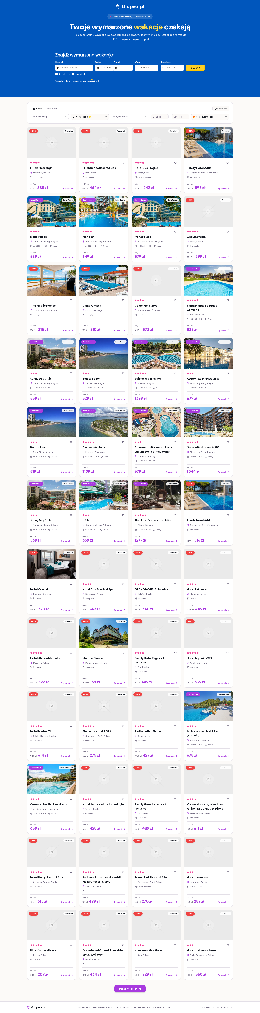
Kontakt (206, 1007)
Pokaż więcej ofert (130, 988)
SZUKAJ (195, 67)
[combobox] (90, 117)
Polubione (222, 108)
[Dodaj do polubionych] (71, 162)
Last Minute (81, 74)
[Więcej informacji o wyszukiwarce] (99, 81)
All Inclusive (64, 74)
